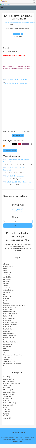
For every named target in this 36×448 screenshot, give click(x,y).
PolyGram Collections (10, 342)
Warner (5, 366)
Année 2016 (7, 288)
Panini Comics (8, 340)
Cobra (5, 294)
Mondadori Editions (9, 335)
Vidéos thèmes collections (12, 363)
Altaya (5, 268)
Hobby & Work (8, 327)
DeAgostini (7, 296)
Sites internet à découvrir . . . (12, 355)
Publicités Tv (7, 346)
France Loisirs (7, 320)
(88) (5, 416)
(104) (6, 409)
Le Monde (6, 331)
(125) (7, 398)
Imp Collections (8, 329)
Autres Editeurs (8, 290)
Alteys (5, 270)
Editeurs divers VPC (9, 307)
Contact (32, 437)
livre (19, 31)
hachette (16, 28)
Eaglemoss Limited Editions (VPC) (14, 305)
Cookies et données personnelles (24, 439)
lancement (14, 31)
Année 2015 (7, 286)
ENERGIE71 (19, 248)
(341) (12, 383)
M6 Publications (8, 333)
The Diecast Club (9, 361)
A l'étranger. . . (8, 266)
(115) (7, 407)
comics (11, 28)
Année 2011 (7, 277)
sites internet (7, 353)
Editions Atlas (7, 309)
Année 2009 (7, 273)
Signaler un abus (7, 439)
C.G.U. (13, 439)
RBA (4, 348)
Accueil (5, 262)
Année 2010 (7, 275)
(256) (6, 388)
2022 (7, 28)
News (6, 25)
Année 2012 (7, 279)
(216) (9, 392)
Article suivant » (27, 131)
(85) (7, 418)
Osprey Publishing (9, 337)
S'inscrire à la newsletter (10, 150)
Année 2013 (7, 281)
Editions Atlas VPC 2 (10, 314)
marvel (22, 31)
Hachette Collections (10, 322)
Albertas (6, 264)
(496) (8, 379)
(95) (6, 411)
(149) (7, 396)
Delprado (6, 298)
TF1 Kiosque (7, 359)
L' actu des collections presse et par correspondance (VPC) (20, 22)
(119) (9, 403)
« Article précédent (9, 131)
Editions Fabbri (8, 316)
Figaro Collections (9, 318)
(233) (8, 390)
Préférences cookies (17, 441)
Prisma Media (7, 344)
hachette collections (24, 28)
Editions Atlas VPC (9, 311)
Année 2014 (7, 283)
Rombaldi (6, 350)
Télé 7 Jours (7, 357)
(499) (6, 377)
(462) (8, 381)
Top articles (26, 437)
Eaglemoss (6, 303)
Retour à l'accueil (18, 135)
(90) (6, 414)
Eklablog (22, 432)
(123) (6, 401)
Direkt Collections (9, 301)
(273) (7, 385)
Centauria (6, 292)
